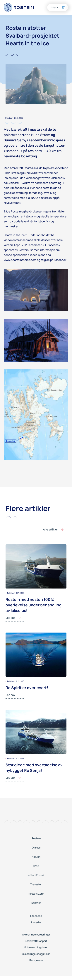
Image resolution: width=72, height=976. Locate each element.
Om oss (36, 847)
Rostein (36, 838)
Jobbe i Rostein (36, 875)
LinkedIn (36, 922)
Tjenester (36, 884)
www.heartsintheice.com (20, 260)
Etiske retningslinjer (36, 947)
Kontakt (36, 903)
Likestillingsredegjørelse (36, 954)
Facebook (36, 916)
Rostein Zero (36, 893)
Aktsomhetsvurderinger (36, 934)
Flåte (36, 866)
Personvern (36, 960)
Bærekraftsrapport (36, 941)
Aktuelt (36, 856)
